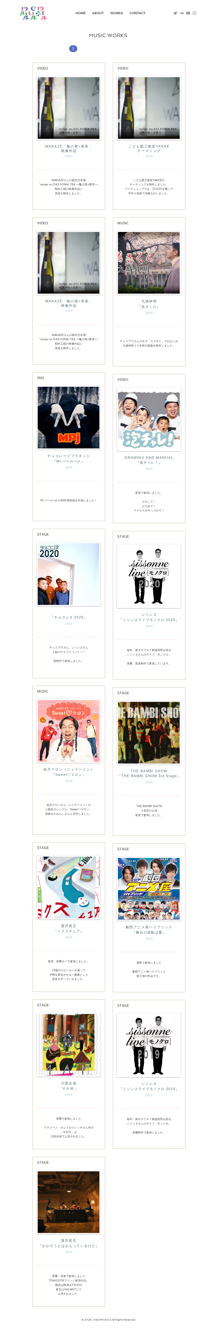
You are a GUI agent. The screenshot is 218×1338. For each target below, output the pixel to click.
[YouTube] (188, 13)
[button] (73, 48)
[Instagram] (194, 13)
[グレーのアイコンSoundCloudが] (181, 13)
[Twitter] (175, 13)
